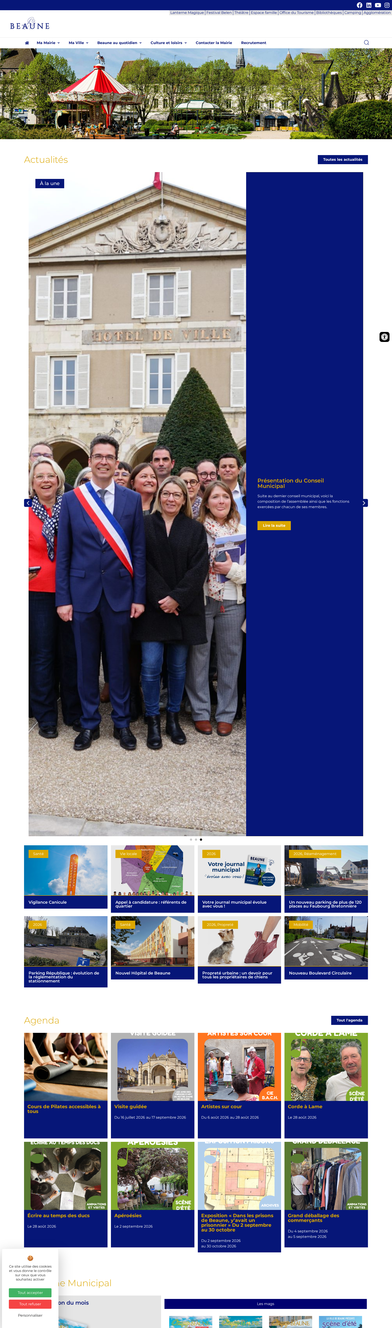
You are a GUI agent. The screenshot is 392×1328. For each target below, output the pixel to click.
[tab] (265, 1304)
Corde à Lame (305, 1106)
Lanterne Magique (187, 12)
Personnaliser (30, 1315)
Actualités (46, 159)
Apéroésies (128, 1215)
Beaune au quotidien (117, 43)
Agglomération (377, 12)
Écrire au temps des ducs (58, 1215)
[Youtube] (378, 5)
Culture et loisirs (166, 43)
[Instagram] (387, 5)
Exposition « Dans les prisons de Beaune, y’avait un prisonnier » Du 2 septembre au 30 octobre (237, 1222)
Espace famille (264, 12)
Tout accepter (30, 1293)
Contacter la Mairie (214, 43)
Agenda (41, 1020)
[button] (48, 43)
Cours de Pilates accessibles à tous (64, 1109)
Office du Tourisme (296, 12)
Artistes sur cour (221, 1106)
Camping (352, 12)
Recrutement (253, 43)
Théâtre (241, 12)
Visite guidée (130, 1106)
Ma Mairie (46, 43)
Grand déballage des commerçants (313, 1218)
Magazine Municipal (67, 1282)
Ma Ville (76, 43)
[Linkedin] (369, 5)
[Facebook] (360, 5)
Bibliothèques (329, 12)
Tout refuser (30, 1304)
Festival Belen (219, 12)
